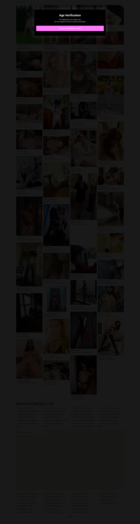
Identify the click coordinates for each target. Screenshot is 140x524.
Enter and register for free (70, 28)
